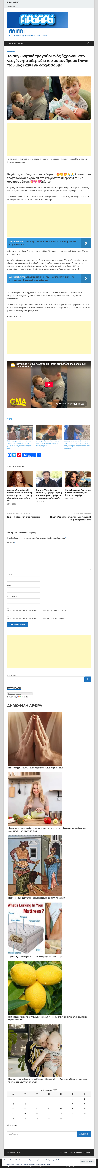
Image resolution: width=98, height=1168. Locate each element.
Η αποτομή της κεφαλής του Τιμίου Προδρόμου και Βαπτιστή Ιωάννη (36, 898)
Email (10, 585)
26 (37, 1118)
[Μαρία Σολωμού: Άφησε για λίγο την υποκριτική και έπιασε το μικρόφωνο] (78, 479)
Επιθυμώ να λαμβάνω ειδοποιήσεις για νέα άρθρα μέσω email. (36, 618)
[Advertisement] (49, 139)
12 (37, 1108)
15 (73, 1108)
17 (13, 1113)
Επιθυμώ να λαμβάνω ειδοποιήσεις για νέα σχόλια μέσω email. (37, 610)
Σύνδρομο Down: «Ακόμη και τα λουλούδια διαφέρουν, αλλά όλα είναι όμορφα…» (47, 443)
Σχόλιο (11, 543)
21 (61, 1113)
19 (37, 1113)
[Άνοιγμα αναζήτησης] (88, 43)
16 (85, 1108)
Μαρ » (14, 1125)
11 (25, 1108)
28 (61, 1118)
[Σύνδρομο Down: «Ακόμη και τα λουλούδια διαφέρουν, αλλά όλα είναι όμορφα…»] (49, 432)
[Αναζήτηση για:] (49, 1134)
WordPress (78, 1152)
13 (49, 1108)
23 (85, 1113)
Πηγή (9, 418)
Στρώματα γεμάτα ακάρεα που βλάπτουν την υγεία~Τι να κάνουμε (35, 956)
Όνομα (11, 574)
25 (25, 1118)
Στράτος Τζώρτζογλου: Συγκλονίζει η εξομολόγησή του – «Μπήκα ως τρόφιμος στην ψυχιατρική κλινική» (49, 494)
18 (25, 1113)
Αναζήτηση (11, 675)
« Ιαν (9, 1125)
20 (49, 1113)
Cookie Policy (45, 1164)
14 (61, 1108)
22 (73, 1113)
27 (49, 1118)
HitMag (87, 1152)
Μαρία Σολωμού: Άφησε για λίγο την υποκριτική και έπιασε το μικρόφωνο (78, 493)
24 (13, 1118)
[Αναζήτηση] (87, 679)
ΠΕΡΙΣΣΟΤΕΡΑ (11, 52)
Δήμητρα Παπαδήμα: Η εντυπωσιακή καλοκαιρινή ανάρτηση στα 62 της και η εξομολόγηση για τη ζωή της (19, 495)
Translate (25, 697)
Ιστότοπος (12, 596)
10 (13, 1108)
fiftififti (17, 31)
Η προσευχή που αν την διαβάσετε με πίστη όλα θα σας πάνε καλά (35, 768)
